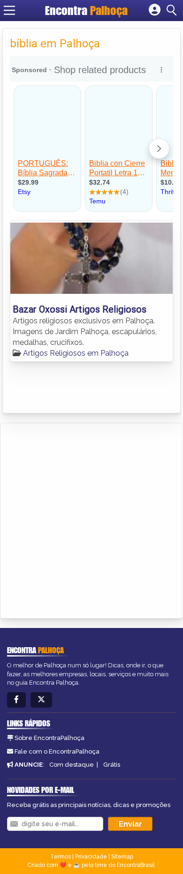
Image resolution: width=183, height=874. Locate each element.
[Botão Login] (154, 10)
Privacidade (91, 856)
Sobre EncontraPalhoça (49, 737)
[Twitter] (41, 700)
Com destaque (71, 764)
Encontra (86, 10)
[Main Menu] (9, 10)
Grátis (111, 764)
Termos (60, 856)
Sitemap (122, 856)
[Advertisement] (91, 519)
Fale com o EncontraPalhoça (57, 751)
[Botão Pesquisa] (173, 10)
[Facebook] (16, 700)
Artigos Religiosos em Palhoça (76, 353)
